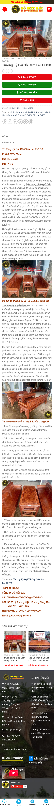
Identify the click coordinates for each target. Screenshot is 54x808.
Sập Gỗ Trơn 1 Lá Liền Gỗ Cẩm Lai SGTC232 (39, 659)
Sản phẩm (21, 58)
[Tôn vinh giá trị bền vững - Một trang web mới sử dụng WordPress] (26, 9)
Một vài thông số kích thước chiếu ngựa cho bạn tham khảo (40, 718)
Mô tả (5, 136)
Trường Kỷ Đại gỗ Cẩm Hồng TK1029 (14, 659)
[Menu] (4, 9)
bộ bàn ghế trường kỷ (18, 112)
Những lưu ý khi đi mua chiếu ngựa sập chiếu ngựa (41, 733)
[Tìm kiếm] (49, 9)
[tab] (27, 136)
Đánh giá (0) (8, 142)
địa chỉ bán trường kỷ (36, 112)
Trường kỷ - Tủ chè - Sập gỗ (22, 108)
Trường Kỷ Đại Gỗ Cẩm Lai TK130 (31, 115)
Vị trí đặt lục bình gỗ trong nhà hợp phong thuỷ (41, 687)
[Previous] (3, 650)
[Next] (50, 650)
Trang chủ (8, 58)
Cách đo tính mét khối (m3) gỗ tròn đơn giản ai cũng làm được (41, 702)
